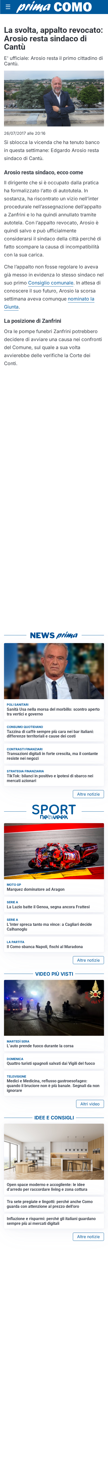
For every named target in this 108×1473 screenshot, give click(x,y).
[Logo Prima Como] (54, 7)
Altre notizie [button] (88, 794)
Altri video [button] (90, 1103)
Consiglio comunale (50, 283)
